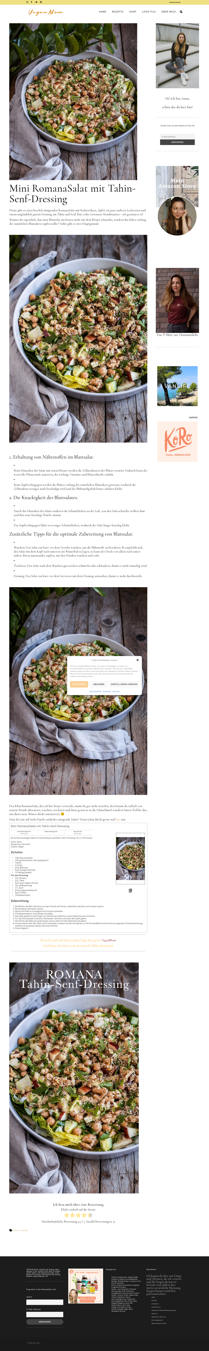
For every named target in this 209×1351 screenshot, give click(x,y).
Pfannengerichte (117, 1301)
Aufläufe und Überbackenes (128, 1279)
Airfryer (114, 1277)
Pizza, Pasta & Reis (130, 1301)
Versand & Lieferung (159, 1316)
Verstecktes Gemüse (118, 1311)
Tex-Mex (128, 1307)
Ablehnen (98, 684)
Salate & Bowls (20, 1230)
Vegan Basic (128, 1309)
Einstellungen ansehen (124, 684)
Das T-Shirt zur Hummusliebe (177, 335)
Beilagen (114, 1281)
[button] (137, 660)
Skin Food (126, 1305)
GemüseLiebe (116, 1291)
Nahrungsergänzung (118, 1299)
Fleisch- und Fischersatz (119, 1289)
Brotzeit (121, 1281)
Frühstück (132, 1289)
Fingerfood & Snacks (118, 1287)
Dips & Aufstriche (117, 1283)
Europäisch (135, 1285)
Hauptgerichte (116, 1293)
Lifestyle (114, 1297)
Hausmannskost (128, 1293)
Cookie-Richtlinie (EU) (159, 1323)
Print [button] (130, 892)
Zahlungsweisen (157, 1320)
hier (118, 819)
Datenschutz (107, 691)
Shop (153, 1297)
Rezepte (114, 1303)
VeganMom (109, 940)
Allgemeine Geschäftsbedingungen (164, 1310)
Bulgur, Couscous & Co (132, 1281)
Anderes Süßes (133, 1277)
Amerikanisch (122, 1277)
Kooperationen (175, 2)
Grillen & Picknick (127, 1291)
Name (29, 1297)
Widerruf (155, 1313)
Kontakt (154, 1300)
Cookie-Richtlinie (95, 691)
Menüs (128, 1297)
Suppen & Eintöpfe (118, 1307)
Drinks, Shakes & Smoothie (121, 1285)
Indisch (136, 1293)
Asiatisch (114, 1279)
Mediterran (121, 1297)
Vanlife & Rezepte (117, 1309)
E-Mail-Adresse (34, 1309)
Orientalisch (131, 1299)
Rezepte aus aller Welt (125, 1303)
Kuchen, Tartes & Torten (119, 1295)
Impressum (116, 691)
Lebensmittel (133, 1295)
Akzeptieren (79, 684)
